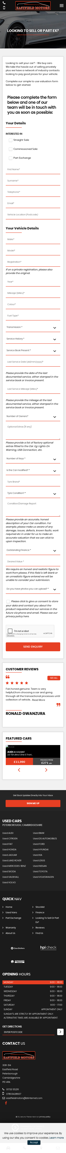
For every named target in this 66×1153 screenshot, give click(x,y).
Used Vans (11, 912)
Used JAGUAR (9, 855)
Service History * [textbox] (15, 339)
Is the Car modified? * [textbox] (18, 470)
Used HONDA (9, 850)
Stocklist (40, 907)
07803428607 (13, 1094)
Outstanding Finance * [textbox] (19, 550)
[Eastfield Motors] (18, 1058)
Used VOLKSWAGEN (43, 877)
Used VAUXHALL (10, 877)
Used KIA (37, 855)
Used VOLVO (9, 882)
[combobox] (33, 327)
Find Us (39, 933)
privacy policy (44, 1117)
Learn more (56, 1138)
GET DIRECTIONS (12, 1026)
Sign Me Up (33, 803)
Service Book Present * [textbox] (19, 350)
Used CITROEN (9, 839)
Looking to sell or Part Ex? (47, 920)
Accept (34, 1142)
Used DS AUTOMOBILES (45, 839)
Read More (38, 700)
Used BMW (38, 833)
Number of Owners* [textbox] (17, 416)
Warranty (11, 928)
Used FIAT (7, 844)
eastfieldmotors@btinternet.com (24, 1098)
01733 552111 (12, 1089)
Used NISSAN (40, 866)
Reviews (40, 928)
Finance (40, 912)
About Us (10, 933)
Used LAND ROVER (11, 861)
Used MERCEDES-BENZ (14, 866)
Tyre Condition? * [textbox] (16, 493)
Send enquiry (33, 646)
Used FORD (39, 844)
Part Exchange (13, 918)
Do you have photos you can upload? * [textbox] (28, 589)
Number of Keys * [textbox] (16, 459)
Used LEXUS (39, 861)
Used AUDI (7, 833)
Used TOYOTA (40, 871)
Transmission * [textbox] (14, 327)
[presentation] (19, 770)
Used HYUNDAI (40, 850)
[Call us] (4, 3)
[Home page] (33, 5)
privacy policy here (17, 616)
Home (9, 907)
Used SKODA (9, 871)
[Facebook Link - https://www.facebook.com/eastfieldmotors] (6, 1103)
